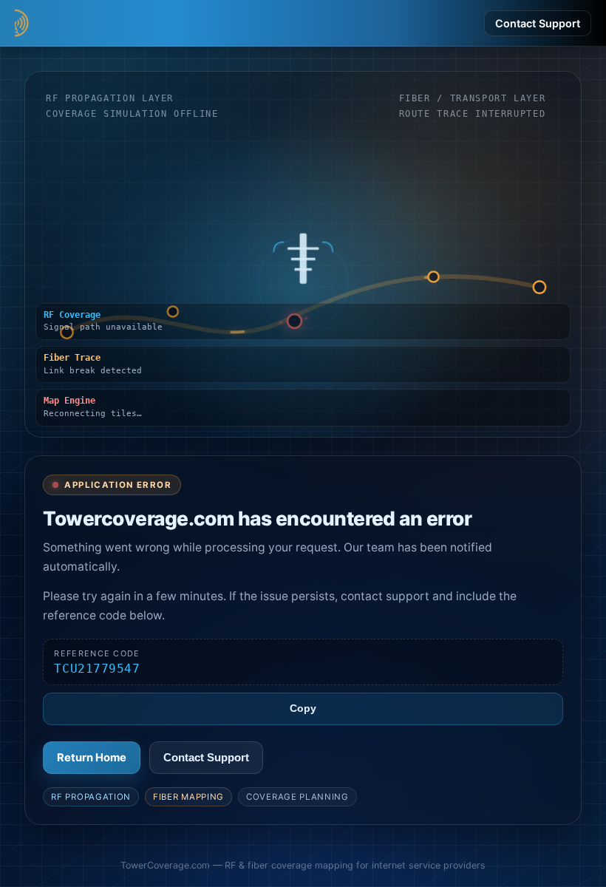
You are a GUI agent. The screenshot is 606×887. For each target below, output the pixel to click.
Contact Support (537, 23)
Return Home (91, 757)
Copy (303, 708)
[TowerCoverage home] (89, 23)
